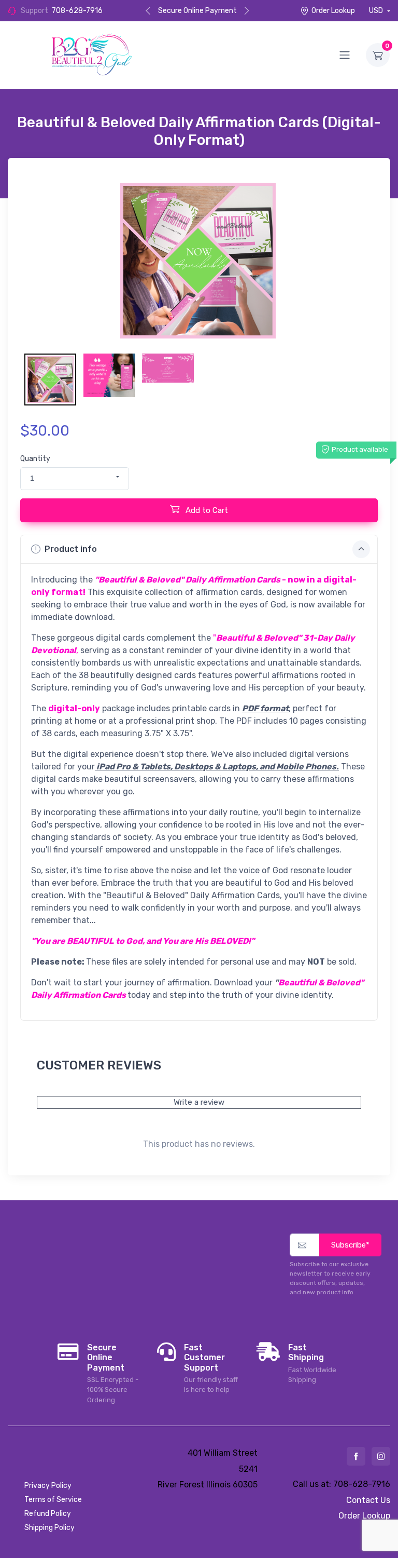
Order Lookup (333, 10)
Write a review (199, 1102)
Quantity (35, 458)
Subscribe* (350, 1245)
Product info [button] (71, 549)
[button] (74, 478)
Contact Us (368, 1500)
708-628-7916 (77, 10)
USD (377, 10)
